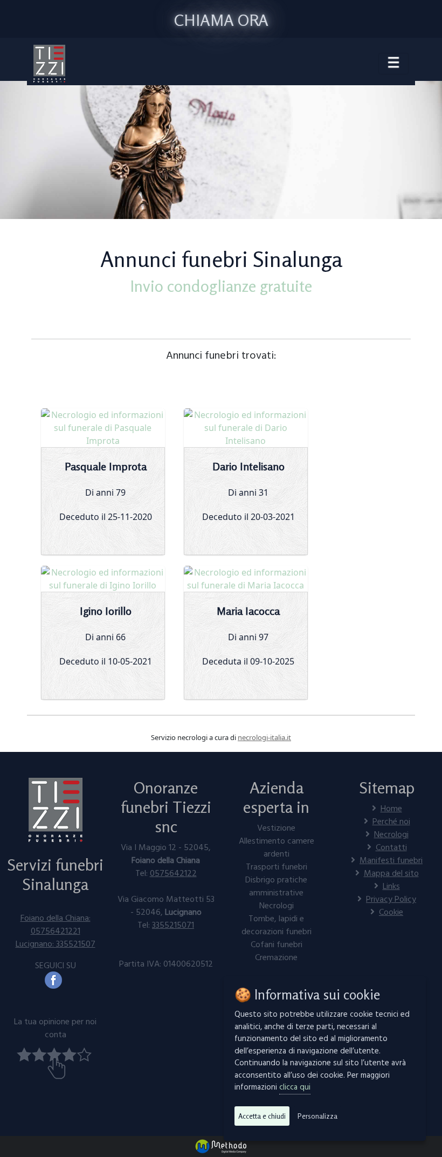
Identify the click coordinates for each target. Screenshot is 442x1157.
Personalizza (317, 1116)
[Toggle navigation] (393, 63)
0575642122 (173, 872)
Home (391, 808)
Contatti (391, 846)
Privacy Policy (391, 898)
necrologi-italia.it (264, 737)
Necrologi (391, 833)
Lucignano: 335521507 (55, 943)
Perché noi (391, 820)
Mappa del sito (391, 872)
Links (391, 885)
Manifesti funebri (391, 859)
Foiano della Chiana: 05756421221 (55, 924)
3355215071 (173, 924)
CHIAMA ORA (221, 20)
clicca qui (294, 1086)
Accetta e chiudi (262, 1116)
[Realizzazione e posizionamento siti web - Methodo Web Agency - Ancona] (221, 1146)
